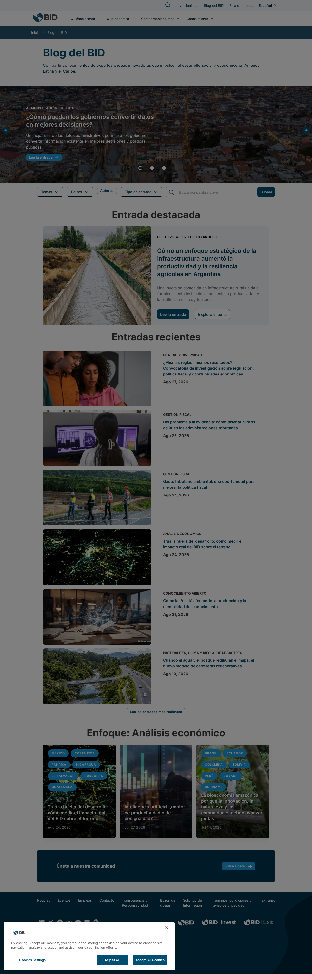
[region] (89, 946)
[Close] (166, 927)
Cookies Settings (32, 960)
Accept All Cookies (150, 960)
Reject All (112, 960)
